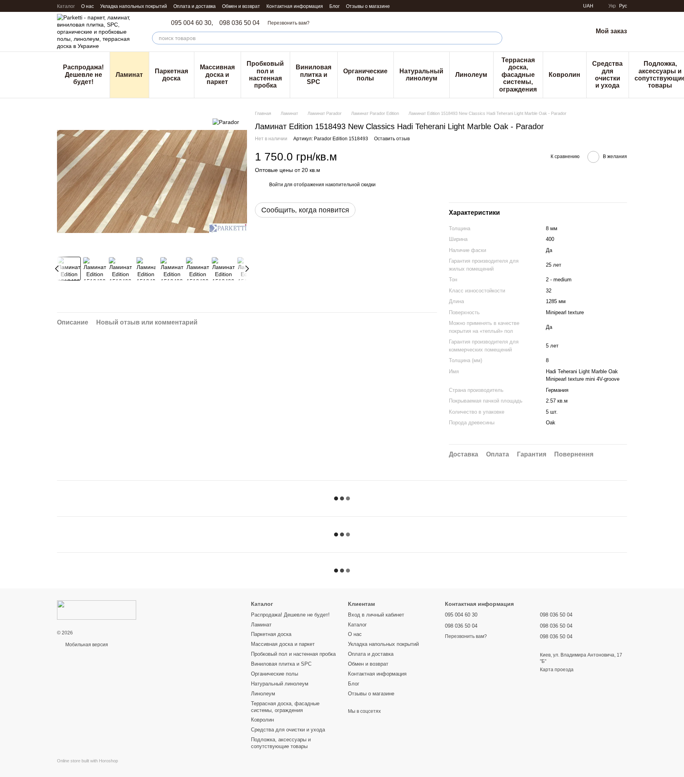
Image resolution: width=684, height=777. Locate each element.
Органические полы (365, 75)
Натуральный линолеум (421, 75)
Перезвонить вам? (289, 23)
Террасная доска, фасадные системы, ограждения (518, 75)
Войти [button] (276, 184)
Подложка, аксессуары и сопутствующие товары (281, 743)
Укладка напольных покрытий (133, 6)
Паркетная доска (171, 75)
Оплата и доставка (194, 6)
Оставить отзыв (392, 138)
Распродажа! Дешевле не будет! (83, 74)
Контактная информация (294, 6)
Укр (612, 6)
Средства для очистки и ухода (607, 74)
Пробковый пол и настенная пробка (265, 74)
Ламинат (129, 74)
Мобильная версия (86, 644)
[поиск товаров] (496, 38)
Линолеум (471, 74)
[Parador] (226, 122)
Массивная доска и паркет (217, 74)
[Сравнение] (545, 31)
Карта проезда (557, 669)
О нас (87, 6)
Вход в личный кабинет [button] (376, 615)
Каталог (66, 6)
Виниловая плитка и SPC (313, 74)
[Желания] (565, 31)
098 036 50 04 (239, 23)
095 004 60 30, (192, 23)
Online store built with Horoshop (87, 760)
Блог (334, 6)
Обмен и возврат (241, 6)
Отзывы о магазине (368, 6)
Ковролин (564, 74)
